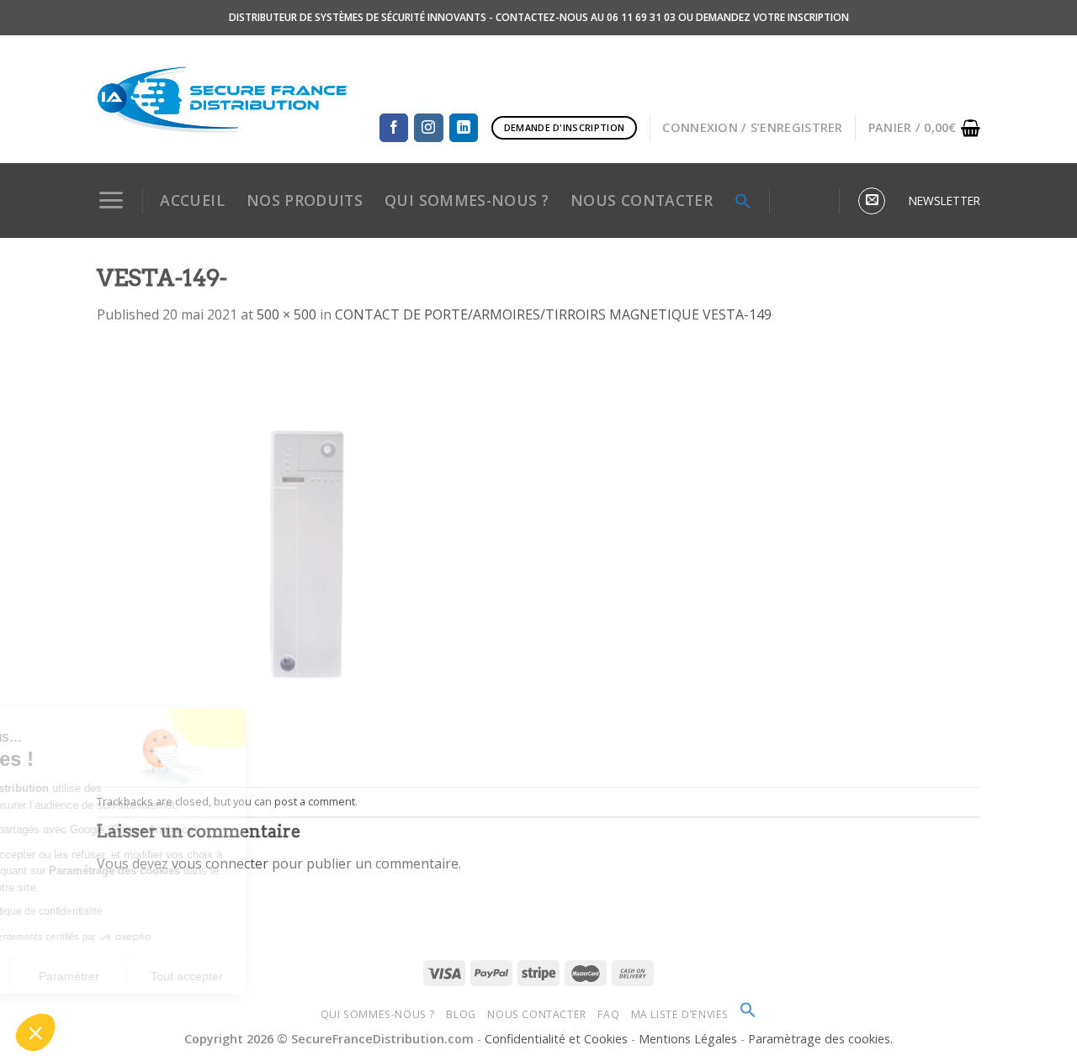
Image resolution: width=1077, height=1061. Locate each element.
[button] (35, 1032)
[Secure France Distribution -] (222, 99)
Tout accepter (307, 976)
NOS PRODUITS (305, 200)
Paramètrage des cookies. (820, 1039)
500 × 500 (286, 314)
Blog (460, 1014)
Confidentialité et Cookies (556, 1039)
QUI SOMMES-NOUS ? (467, 200)
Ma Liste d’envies (680, 1014)
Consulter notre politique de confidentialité (126, 911)
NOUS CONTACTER (641, 200)
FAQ (608, 1014)
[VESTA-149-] (307, 555)
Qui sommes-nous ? (378, 1014)
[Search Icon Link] (743, 201)
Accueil (192, 200)
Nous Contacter (536, 1014)
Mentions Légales (689, 1039)
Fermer (71, 976)
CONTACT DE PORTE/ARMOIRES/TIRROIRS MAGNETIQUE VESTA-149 (553, 314)
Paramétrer (189, 976)
